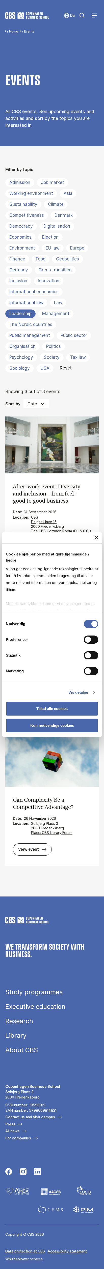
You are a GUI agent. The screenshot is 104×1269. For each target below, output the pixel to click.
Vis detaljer (78, 692)
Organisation (22, 346)
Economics (20, 237)
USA (44, 368)
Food (40, 258)
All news (12, 1130)
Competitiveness (26, 215)
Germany (18, 269)
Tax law (78, 357)
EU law (53, 248)
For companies (18, 1138)
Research (19, 1021)
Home (13, 31)
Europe (77, 248)
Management (55, 313)
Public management (29, 335)
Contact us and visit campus (30, 1117)
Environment (22, 248)
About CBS (21, 1050)
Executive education (35, 1006)
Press (10, 1124)
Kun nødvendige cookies (52, 725)
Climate (56, 204)
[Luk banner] (96, 537)
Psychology (21, 357)
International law (26, 302)
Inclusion (18, 280)
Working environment (31, 193)
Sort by (12, 403)
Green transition (55, 269)
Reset (66, 367)
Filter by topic (19, 169)
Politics (53, 346)
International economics (34, 291)
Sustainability (23, 204)
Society (52, 357)
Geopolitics (67, 258)
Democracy (21, 226)
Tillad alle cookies (52, 708)
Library (16, 1035)
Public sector (74, 335)
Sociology (19, 368)
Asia (68, 193)
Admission (19, 182)
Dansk (69, 15)
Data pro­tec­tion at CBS (25, 1251)
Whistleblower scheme (24, 1259)
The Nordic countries (30, 324)
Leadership (20, 313)
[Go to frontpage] (27, 15)
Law (58, 302)
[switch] (91, 640)
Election (50, 237)
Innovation (48, 280)
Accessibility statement (67, 1251)
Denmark (64, 215)
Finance (17, 258)
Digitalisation (56, 226)
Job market (52, 182)
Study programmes (34, 992)
